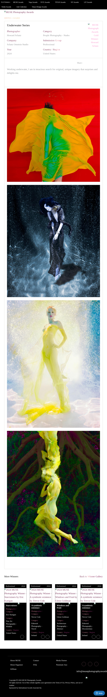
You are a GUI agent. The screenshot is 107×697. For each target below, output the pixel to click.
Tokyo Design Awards (39, 7)
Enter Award (12, 18)
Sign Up (36, 18)
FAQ (35, 665)
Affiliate (13, 669)
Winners (37, 14)
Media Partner (61, 660)
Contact (36, 660)
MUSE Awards (18, 2)
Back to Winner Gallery (90, 576)
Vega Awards (33, 2)
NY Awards (75, 2)
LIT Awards (88, 2)
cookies (11, 685)
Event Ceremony (55, 14)
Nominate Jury (61, 665)
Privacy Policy (70, 683)
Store (90, 14)
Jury (26, 14)
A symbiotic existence (36, 606)
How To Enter (12, 14)
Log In (26, 18)
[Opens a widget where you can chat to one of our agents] (99, 693)
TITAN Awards (60, 2)
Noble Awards (6, 7)
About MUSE (15, 660)
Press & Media (75, 14)
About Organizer (16, 665)
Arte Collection (21, 7)
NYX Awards (45, 2)
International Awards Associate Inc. (30, 688)
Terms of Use (60, 683)
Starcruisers (11, 605)
